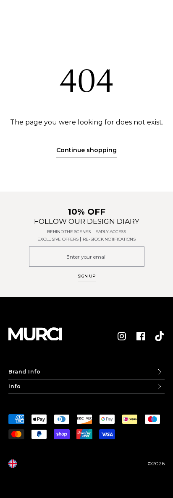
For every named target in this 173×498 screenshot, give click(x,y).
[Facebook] (141, 336)
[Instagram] (122, 336)
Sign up (87, 276)
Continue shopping (86, 150)
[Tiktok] (159, 336)
